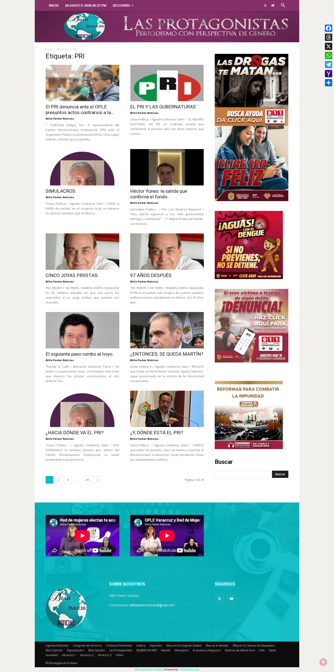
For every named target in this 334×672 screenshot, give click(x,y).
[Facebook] (328, 28)
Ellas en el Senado (217, 645)
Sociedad (52, 655)
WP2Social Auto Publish (149, 669)
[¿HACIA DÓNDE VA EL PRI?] (82, 409)
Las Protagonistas (120, 650)
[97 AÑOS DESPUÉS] (167, 251)
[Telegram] (328, 64)
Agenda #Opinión (57, 645)
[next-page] (97, 480)
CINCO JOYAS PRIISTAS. (72, 275)
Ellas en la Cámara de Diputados (254, 645)
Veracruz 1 (69, 655)
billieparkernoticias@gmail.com (152, 605)
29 (87, 480)
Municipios (182, 650)
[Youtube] (272, 5)
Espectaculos (75, 650)
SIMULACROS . (61, 191)
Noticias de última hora (240, 650)
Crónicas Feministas (119, 645)
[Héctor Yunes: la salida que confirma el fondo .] (167, 167)
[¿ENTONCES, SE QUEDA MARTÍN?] (167, 330)
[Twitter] (265, 5)
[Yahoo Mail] (328, 73)
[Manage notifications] (323, 662)
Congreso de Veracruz (87, 645)
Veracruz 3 (105, 655)
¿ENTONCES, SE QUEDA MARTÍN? (166, 354)
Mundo (165, 650)
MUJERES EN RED (147, 650)
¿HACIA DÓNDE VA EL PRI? (75, 432)
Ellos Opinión (54, 650)
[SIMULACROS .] (82, 167)
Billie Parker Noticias (60, 118)
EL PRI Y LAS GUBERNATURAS (163, 107)
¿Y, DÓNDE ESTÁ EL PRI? (156, 432)
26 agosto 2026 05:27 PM (85, 5)
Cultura (140, 645)
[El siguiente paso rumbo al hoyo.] (82, 330)
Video (119, 655)
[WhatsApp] (328, 55)
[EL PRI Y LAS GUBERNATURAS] (167, 83)
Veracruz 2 (87, 655)
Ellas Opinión (96, 650)
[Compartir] (328, 82)
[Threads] (328, 37)
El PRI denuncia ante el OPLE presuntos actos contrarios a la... (80, 109)
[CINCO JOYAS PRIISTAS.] (82, 251)
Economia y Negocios (207, 650)
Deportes (156, 645)
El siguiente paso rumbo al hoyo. (80, 354)
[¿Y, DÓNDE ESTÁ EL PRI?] (167, 409)
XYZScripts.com (189, 669)
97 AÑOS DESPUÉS (151, 275)
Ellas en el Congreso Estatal (183, 645)
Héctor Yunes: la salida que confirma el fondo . (158, 194)
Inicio (54, 5)
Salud (272, 650)
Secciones (121, 5)
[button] (282, 6)
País (261, 650)
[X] (328, 46)
